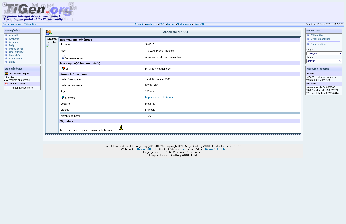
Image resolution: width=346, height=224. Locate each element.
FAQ (161, 24)
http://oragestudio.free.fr (159, 97)
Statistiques (184, 24)
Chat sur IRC (16, 52)
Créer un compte (12, 24)
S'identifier (30, 24)
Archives (151, 24)
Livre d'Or (199, 24)
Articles (13, 42)
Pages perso (16, 48)
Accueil (139, 24)
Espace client (318, 44)
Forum (170, 24)
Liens (12, 61)
